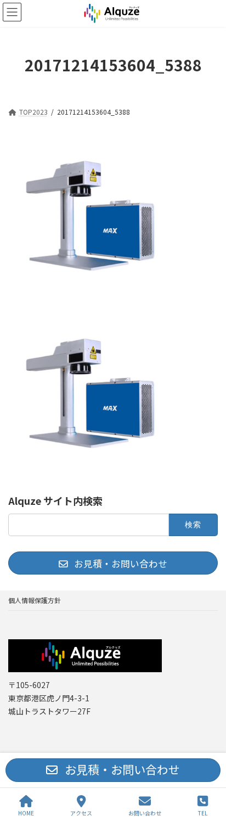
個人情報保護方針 (34, 600)
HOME (26, 813)
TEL (202, 813)
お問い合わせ (144, 813)
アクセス (81, 813)
